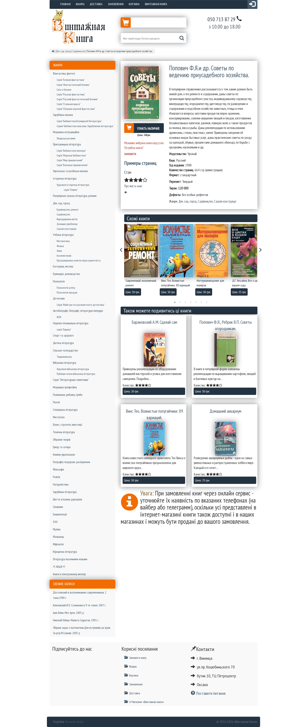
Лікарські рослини (66, 138)
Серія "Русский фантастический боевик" (77, 99)
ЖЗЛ (59, 317)
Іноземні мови (64, 255)
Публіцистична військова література (76, 374)
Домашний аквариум (225, 411)
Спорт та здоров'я (63, 335)
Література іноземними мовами (70, 559)
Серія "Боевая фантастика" (71, 80)
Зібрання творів (61, 440)
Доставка (96, 4)
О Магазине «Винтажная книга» (146, 702)
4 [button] (191, 302)
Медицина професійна (65, 387)
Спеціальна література (65, 410)
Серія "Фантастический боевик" (73, 84)
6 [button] (201, 302)
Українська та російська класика (70, 171)
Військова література (64, 363)
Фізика (60, 246)
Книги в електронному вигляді (69, 574)
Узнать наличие (148, 128)
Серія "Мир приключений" (70, 160)
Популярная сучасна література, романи (74, 196)
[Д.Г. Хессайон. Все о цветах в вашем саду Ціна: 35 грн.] (248, 250)
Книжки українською (64, 454)
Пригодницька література (67, 144)
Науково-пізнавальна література (70, 323)
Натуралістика (60, 484)
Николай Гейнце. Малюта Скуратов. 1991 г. (76, 620)
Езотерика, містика (63, 266)
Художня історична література (73, 185)
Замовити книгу (138, 658)
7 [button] (207, 302)
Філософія (58, 469)
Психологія (59, 281)
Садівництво (63, 214)
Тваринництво (64, 356)
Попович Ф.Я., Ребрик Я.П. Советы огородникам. (225, 325)
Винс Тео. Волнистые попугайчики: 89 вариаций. (154, 414)
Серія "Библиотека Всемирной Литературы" (79, 121)
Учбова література (63, 235)
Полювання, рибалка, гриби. (68, 395)
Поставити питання (210, 693)
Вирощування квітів (67, 219)
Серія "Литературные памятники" (71, 380)
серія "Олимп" (71, 189)
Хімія (59, 251)
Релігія (56, 477)
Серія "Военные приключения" (72, 165)
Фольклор (58, 537)
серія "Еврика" (64, 329)
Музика (56, 529)
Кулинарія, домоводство (66, 274)
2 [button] (180, 302)
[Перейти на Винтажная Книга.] (53, 51)
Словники (58, 507)
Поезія (56, 402)
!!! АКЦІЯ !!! (59, 567)
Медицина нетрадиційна (66, 132)
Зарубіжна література (65, 492)
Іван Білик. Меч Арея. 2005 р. (68, 613)
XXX (55, 522)
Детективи (59, 298)
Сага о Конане (64, 89)
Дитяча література (63, 343)
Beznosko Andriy (74, 722)
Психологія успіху (66, 287)
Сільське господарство (65, 350)
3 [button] (185, 302)
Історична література (64, 178)
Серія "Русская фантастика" (71, 94)
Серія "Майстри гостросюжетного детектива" (81, 304)
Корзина (134, 4)
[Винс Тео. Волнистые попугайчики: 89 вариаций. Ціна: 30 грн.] (177, 250)
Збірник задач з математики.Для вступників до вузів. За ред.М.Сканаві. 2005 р (82, 630)
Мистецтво (59, 417)
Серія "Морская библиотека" (71, 155)
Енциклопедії (60, 514)
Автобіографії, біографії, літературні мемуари (78, 311)
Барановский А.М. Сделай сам (154, 322)
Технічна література (64, 432)
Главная (65, 4)
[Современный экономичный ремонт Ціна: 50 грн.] (142, 250)
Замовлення (115, 4)
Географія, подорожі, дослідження (71, 462)
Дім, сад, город (61, 203)
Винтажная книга (156, 4)
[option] (142, 261)
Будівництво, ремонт (68, 209)
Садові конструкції (67, 228)
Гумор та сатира (62, 447)
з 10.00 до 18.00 (225, 26)
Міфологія (58, 544)
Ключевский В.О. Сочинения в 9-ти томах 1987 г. (79, 605)
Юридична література (65, 552)
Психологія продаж (67, 292)
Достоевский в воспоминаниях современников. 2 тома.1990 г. (79, 595)
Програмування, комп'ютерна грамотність (79, 260)
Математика (63, 241)
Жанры (80, 4)
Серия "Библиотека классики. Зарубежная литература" (85, 126)
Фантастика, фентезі (64, 73)
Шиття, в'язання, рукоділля (67, 499)
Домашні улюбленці (67, 224)
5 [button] (196, 302)
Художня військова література (73, 369)
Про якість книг (133, 186)
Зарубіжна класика (63, 115)
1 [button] (175, 302)
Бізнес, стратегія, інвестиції (67, 425)
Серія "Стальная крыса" (68, 104)
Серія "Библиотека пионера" (71, 150)
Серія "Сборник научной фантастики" (76, 109)
